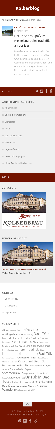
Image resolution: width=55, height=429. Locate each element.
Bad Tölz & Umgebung (25, 27)
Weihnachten (21, 390)
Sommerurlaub (13, 373)
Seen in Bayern (44, 365)
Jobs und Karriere (13, 135)
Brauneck (6, 342)
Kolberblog (28, 8)
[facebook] (46, 91)
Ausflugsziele (9, 334)
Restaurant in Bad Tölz (16, 365)
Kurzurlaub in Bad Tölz (26, 357)
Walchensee (42, 385)
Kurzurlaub (11, 353)
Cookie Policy (11, 298)
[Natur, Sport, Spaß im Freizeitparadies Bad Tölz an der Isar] (7, 31)
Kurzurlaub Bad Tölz (36, 353)
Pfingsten (5, 362)
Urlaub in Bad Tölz (25, 379)
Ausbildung (16, 330)
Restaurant (10, 142)
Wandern (9, 389)
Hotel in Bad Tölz (29, 349)
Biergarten (10, 121)
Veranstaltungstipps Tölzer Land (24, 386)
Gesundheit (44, 345)
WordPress (28, 414)
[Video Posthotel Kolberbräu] (27, 254)
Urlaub (4, 378)
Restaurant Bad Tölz (31, 361)
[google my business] (51, 91)
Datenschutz (11, 305)
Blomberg (35, 338)
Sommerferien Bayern (21, 369)
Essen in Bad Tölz (22, 341)
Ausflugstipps (30, 329)
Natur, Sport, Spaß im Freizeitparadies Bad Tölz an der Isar (32, 40)
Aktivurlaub (7, 330)
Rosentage (34, 365)
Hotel (42, 27)
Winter (31, 389)
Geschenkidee (30, 345)
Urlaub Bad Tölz (16, 377)
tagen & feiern (12, 149)
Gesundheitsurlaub (10, 349)
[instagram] (41, 91)
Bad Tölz (41, 333)
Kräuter (42, 350)
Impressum (10, 312)
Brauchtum (44, 338)
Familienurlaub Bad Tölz (12, 345)
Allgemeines (11, 107)
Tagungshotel (29, 373)
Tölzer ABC (41, 373)
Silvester (5, 369)
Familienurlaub (41, 341)
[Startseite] (37, 91)
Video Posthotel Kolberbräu (18, 163)
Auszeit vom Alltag (25, 334)
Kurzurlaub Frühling (9, 358)
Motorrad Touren (42, 358)
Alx (46, 414)
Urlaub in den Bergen (20, 381)
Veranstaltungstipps (15, 156)
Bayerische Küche (10, 337)
